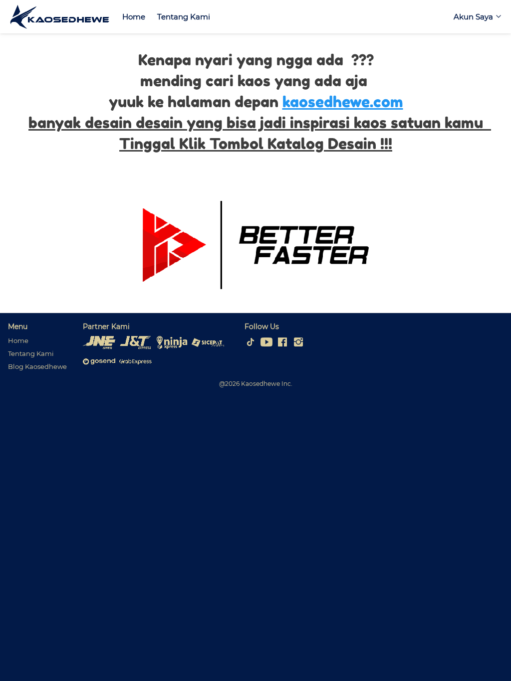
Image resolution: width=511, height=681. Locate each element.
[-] (250, 342)
